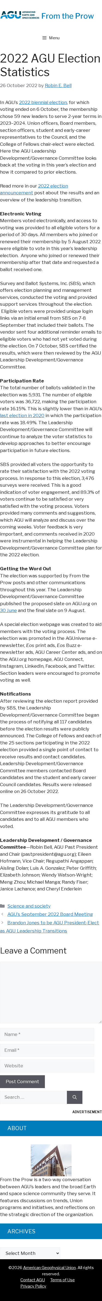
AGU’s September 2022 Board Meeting (50, 914)
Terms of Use (62, 1280)
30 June (8, 610)
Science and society (29, 906)
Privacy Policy (33, 1286)
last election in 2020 (22, 415)
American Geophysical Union (49, 1267)
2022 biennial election (43, 102)
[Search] (74, 1097)
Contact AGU (32, 1280)
